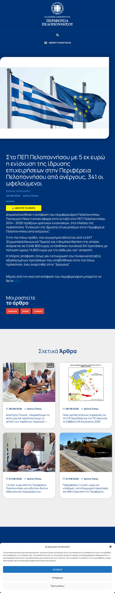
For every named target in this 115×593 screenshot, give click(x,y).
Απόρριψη (57, 577)
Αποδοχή (57, 569)
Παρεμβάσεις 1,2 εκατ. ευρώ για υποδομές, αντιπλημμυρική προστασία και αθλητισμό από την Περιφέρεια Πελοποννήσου (85, 490)
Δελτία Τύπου (30, 195)
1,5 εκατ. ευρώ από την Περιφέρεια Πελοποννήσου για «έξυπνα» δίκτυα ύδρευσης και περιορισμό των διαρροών (27, 490)
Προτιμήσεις (57, 585)
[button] (110, 546)
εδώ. (17, 281)
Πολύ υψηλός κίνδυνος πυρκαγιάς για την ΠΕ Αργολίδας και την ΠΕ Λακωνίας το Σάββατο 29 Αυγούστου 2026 (85, 418)
